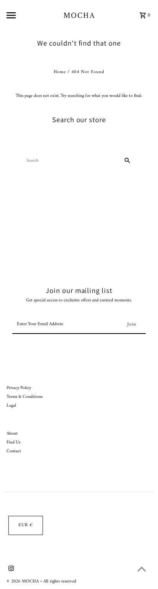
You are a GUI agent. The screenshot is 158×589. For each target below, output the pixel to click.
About (12, 434)
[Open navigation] (33, 15)
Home (60, 72)
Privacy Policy (19, 388)
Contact (14, 451)
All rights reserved (59, 582)
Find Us (13, 442)
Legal (11, 406)
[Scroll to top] (141, 569)
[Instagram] (10, 570)
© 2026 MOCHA (23, 582)
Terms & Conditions (25, 397)
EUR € (25, 525)
